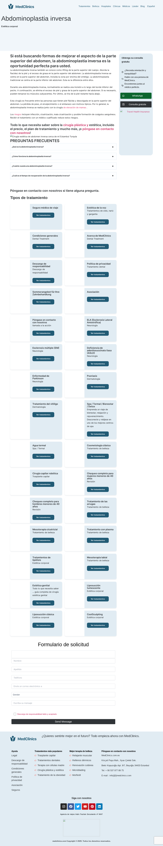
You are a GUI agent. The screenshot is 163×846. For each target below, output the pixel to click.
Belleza (95, 6)
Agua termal (39, 445)
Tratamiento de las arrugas (97, 502)
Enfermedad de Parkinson (40, 377)
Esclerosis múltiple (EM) (45, 348)
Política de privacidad (99, 264)
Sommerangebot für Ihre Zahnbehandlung (45, 293)
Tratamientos (84, 6)
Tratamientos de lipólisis (41, 558)
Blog (142, 6)
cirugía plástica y (75, 125)
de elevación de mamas (75, 107)
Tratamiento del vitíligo (45, 404)
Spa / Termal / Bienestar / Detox (100, 405)
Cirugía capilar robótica (45, 473)
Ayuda (14, 751)
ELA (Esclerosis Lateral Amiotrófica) (99, 321)
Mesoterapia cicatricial (45, 529)
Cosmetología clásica (99, 445)
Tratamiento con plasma (100, 529)
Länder (135, 6)
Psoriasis (92, 376)
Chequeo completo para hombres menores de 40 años (45, 504)
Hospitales (106, 6)
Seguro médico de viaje (45, 208)
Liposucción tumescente (93, 586)
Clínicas (116, 6)
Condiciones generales (45, 236)
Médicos (126, 6)
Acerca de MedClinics (99, 236)
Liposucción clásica (43, 614)
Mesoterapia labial (97, 557)
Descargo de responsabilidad (41, 265)
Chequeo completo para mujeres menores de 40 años (100, 476)
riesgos (17, 114)
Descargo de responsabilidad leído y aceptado (37, 714)
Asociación (93, 292)
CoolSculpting (95, 614)
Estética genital (41, 585)
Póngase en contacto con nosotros (44, 321)
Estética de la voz (96, 208)
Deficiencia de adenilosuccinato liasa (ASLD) (99, 350)
